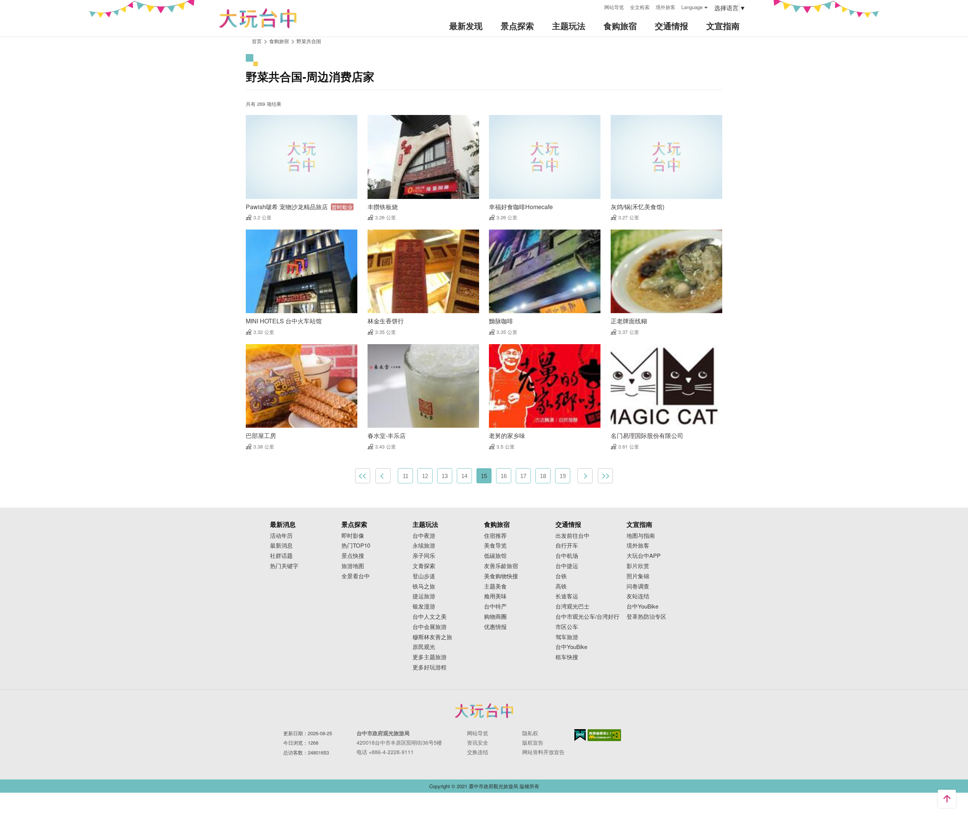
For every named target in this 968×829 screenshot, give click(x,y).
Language (692, 7)
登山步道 (424, 576)
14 (464, 476)
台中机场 (566, 556)
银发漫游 (424, 606)
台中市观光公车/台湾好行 (587, 616)
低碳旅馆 (495, 556)
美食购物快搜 (501, 576)
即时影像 (352, 535)
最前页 (362, 475)
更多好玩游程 (430, 667)
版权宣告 (532, 742)
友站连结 (638, 596)
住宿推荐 (495, 535)
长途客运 (566, 596)
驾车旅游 (566, 637)
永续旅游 (424, 545)
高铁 (561, 586)
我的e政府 (580, 735)
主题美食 (495, 586)
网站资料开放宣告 (543, 752)
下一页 (585, 475)
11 (405, 476)
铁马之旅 (424, 586)
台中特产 (495, 606)
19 (563, 476)
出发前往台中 (572, 535)
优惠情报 (495, 627)
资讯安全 (477, 742)
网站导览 (614, 7)
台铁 (561, 576)
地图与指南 (641, 535)
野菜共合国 (308, 41)
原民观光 (424, 647)
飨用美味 (495, 596)
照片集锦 (638, 576)
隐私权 (530, 733)
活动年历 (281, 535)
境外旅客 (665, 7)
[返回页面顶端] (947, 799)
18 (543, 476)
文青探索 (424, 566)
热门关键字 (284, 566)
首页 (257, 41)
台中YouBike (571, 647)
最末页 (605, 475)
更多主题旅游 (430, 657)
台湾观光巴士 (572, 606)
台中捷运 (566, 566)
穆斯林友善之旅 (432, 637)
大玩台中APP (644, 556)
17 (523, 476)
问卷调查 (638, 586)
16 (504, 476)
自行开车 (566, 545)
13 (445, 476)
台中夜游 (424, 535)
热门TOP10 (355, 545)
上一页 (383, 475)
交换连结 (477, 752)
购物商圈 (495, 616)
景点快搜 (352, 556)
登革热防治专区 (646, 616)
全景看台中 (355, 576)
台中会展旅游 (430, 627)
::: (596, 6)
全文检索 (640, 7)
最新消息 (281, 545)
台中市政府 (484, 710)
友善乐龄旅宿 (501, 566)
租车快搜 (566, 657)
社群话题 (281, 556)
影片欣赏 (638, 566)
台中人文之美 (430, 616)
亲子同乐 (424, 556)
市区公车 (566, 627)
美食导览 (495, 545)
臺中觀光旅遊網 (257, 18)
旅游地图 (352, 566)
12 (425, 476)
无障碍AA (604, 735)
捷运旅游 (424, 596)
